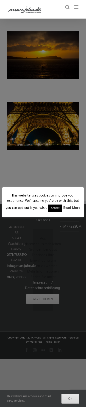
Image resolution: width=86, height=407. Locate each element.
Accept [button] (55, 208)
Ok (70, 398)
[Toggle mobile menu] (76, 7)
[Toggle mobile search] (67, 7)
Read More (71, 207)
